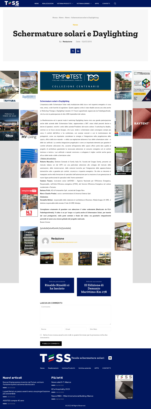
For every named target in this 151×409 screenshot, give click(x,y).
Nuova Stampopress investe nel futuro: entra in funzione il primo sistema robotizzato (23, 383)
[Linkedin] (78, 51)
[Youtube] (110, 358)
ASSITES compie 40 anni (13, 400)
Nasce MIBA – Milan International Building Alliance (72, 396)
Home (54, 18)
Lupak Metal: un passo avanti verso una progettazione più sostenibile (26, 392)
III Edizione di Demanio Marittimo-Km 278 (94, 288)
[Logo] (12, 3)
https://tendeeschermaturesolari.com (64, 242)
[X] (72, 51)
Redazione (67, 42)
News (61, 18)
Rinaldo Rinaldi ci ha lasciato (57, 286)
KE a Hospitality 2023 (60, 389)
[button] (115, 3)
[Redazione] (45, 241)
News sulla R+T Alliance (61, 382)
